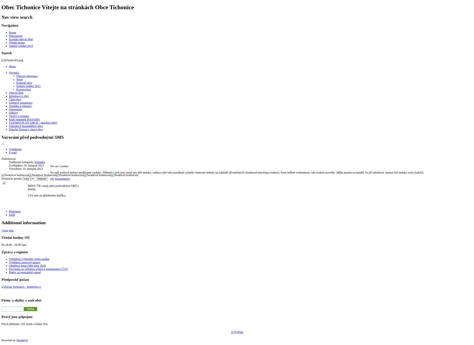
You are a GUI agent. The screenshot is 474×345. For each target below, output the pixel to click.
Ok (52, 178)
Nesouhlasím (62, 178)
